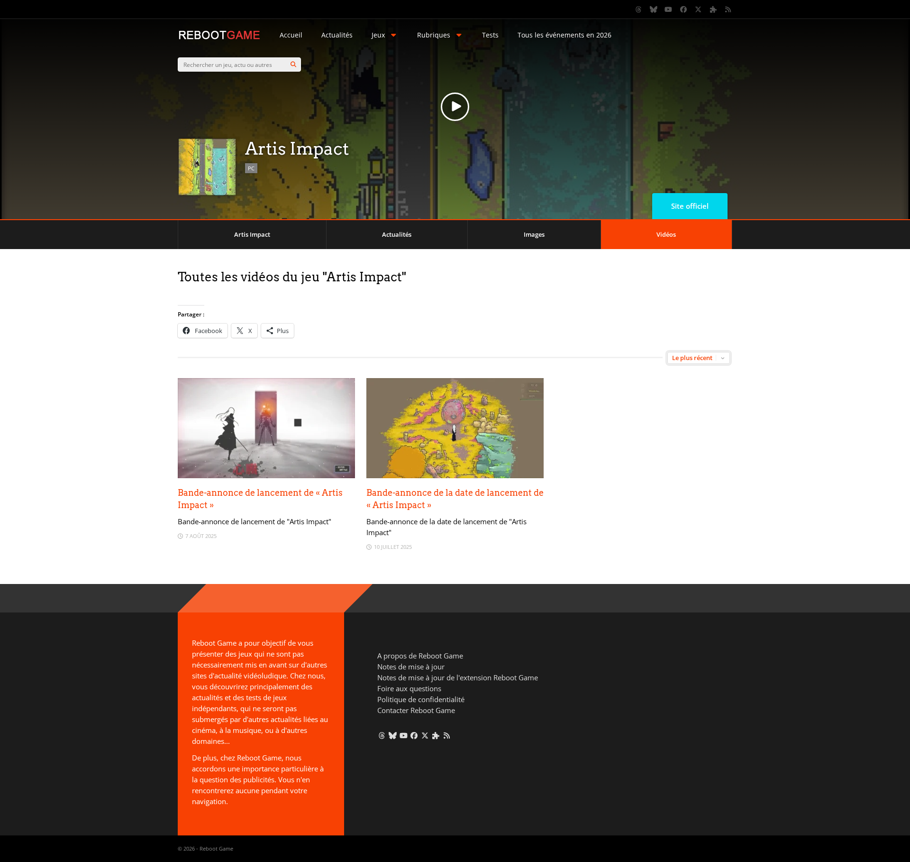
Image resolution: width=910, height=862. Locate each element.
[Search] (293, 64)
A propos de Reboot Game (420, 655)
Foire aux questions (409, 688)
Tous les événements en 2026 (564, 34)
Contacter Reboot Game (416, 710)
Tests (490, 34)
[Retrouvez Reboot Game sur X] (698, 9)
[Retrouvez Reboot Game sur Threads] (639, 9)
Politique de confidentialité (420, 699)
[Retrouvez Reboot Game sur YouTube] (668, 9)
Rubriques (433, 34)
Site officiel (690, 206)
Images (534, 234)
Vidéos (666, 234)
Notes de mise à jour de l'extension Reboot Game (457, 677)
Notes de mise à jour (411, 666)
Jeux (378, 34)
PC (251, 168)
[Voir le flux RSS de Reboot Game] (728, 9)
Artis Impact (252, 234)
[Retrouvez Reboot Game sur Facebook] (683, 9)
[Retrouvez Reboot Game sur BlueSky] (653, 9)
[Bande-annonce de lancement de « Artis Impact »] (266, 475)
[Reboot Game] (219, 38)
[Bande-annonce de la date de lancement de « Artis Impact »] (455, 475)
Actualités (337, 34)
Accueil (291, 34)
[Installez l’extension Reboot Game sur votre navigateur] (713, 9)
